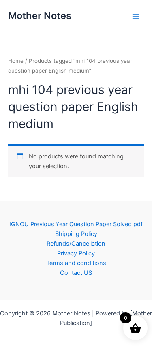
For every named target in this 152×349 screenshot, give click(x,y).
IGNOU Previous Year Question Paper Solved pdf (76, 224)
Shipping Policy (76, 234)
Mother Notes (39, 15)
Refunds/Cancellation (76, 243)
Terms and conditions (76, 263)
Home (16, 61)
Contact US (76, 272)
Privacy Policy (76, 253)
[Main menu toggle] (136, 16)
